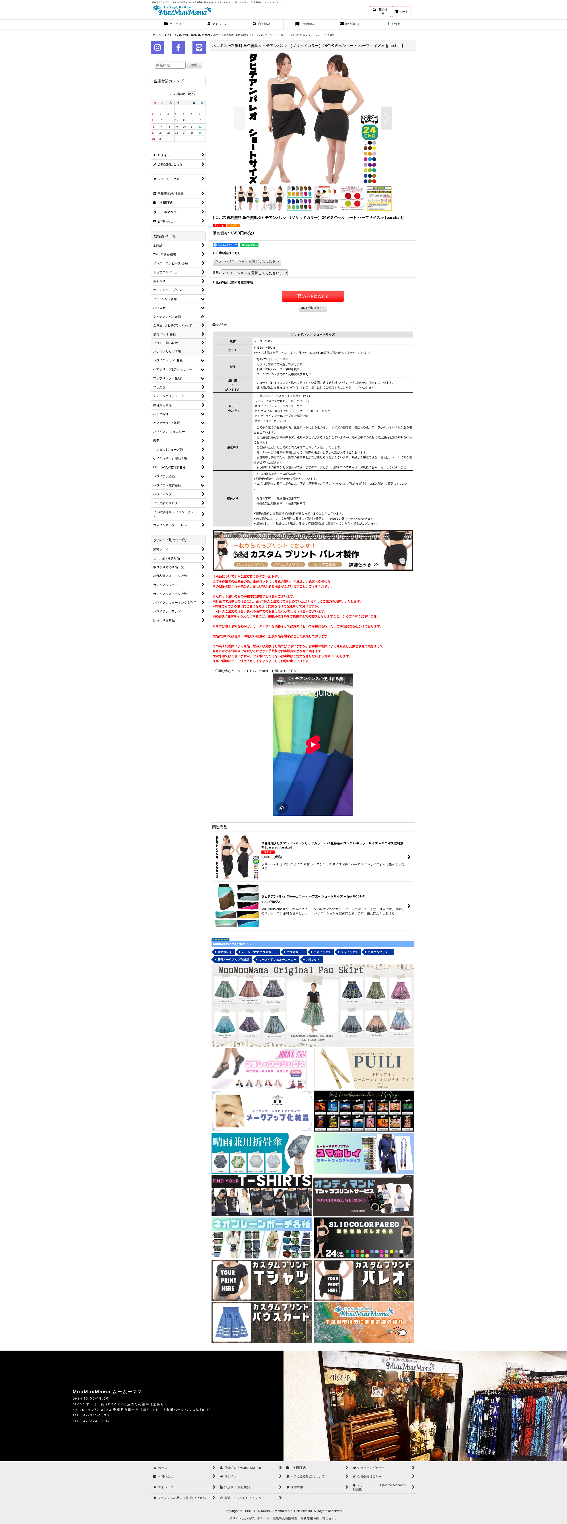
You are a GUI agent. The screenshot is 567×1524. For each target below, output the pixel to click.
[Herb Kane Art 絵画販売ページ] (364, 1111)
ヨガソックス (322, 952)
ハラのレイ (313, 959)
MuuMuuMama (272, 1511)
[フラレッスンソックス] (262, 1068)
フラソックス (349, 952)
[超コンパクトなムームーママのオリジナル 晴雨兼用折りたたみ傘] (262, 1153)
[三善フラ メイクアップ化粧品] (262, 1111)
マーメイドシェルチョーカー (277, 959)
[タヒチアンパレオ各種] (364, 1237)
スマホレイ (224, 952)
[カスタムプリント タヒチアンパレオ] (364, 1280)
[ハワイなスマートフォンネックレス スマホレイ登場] (364, 1153)
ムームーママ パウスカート (259, 952)
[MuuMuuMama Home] (182, 10)
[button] (380, 11)
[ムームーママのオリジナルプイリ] (364, 1068)
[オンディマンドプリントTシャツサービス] (363, 1195)
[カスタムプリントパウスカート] (262, 1322)
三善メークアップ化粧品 (233, 959)
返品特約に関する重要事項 (234, 282)
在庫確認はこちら (228, 253)
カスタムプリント (379, 952)
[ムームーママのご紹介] (364, 1322)
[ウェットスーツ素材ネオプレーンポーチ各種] (262, 1237)
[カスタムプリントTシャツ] (262, 1280)
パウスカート (295, 952)
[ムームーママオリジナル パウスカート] (313, 1005)
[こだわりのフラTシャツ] (262, 1195)
